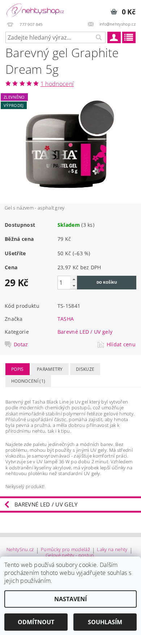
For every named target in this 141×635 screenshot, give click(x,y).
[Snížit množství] (73, 285)
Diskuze (85, 369)
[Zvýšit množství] (73, 279)
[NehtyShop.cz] (35, 9)
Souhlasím (105, 622)
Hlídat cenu (121, 344)
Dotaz (21, 344)
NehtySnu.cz (20, 550)
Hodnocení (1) (28, 381)
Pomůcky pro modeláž (65, 550)
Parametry (50, 369)
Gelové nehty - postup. (70, 555)
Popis (17, 369)
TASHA (65, 318)
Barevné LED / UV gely (85, 331)
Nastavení (70, 599)
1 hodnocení (57, 84)
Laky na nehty (112, 550)
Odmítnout (36, 622)
